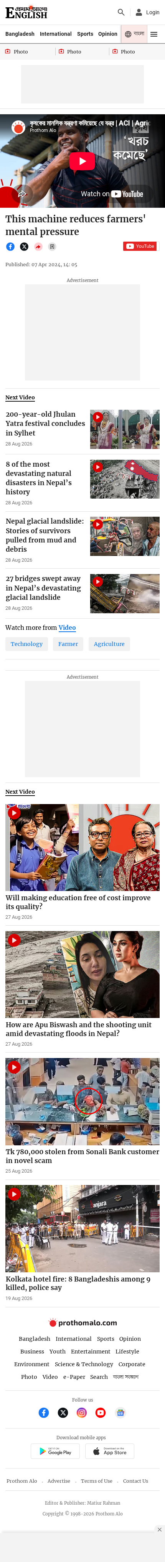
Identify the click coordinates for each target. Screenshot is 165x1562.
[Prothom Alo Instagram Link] (85, 1414)
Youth (58, 1351)
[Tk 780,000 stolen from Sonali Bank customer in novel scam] (82, 1101)
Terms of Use (96, 1481)
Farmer (68, 644)
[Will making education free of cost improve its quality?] (82, 847)
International (56, 34)
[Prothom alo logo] (82, 1325)
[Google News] (120, 1414)
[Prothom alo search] (121, 12)
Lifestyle (127, 1351)
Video (50, 1376)
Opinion (107, 34)
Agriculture (109, 644)
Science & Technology (84, 1364)
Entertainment (91, 1351)
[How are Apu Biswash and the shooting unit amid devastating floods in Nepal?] (82, 974)
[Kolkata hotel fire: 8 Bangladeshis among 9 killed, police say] (82, 1228)
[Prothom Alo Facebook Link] (47, 1414)
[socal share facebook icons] (12, 249)
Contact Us (135, 1481)
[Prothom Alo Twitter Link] (66, 1414)
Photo (29, 1376)
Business (32, 1351)
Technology (27, 644)
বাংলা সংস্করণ (126, 1377)
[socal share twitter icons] (26, 249)
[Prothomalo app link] (55, 1452)
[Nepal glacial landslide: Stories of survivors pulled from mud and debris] (125, 536)
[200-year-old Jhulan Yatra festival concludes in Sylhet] (125, 429)
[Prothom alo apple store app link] (109, 1452)
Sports (85, 34)
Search (99, 1376)
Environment (32, 1364)
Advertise (59, 1481)
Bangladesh (20, 34)
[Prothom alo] (26, 12)
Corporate (132, 1364)
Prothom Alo (22, 1481)
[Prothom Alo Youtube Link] (103, 1414)
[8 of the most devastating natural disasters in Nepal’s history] (125, 479)
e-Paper (74, 1376)
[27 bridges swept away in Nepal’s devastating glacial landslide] (125, 593)
